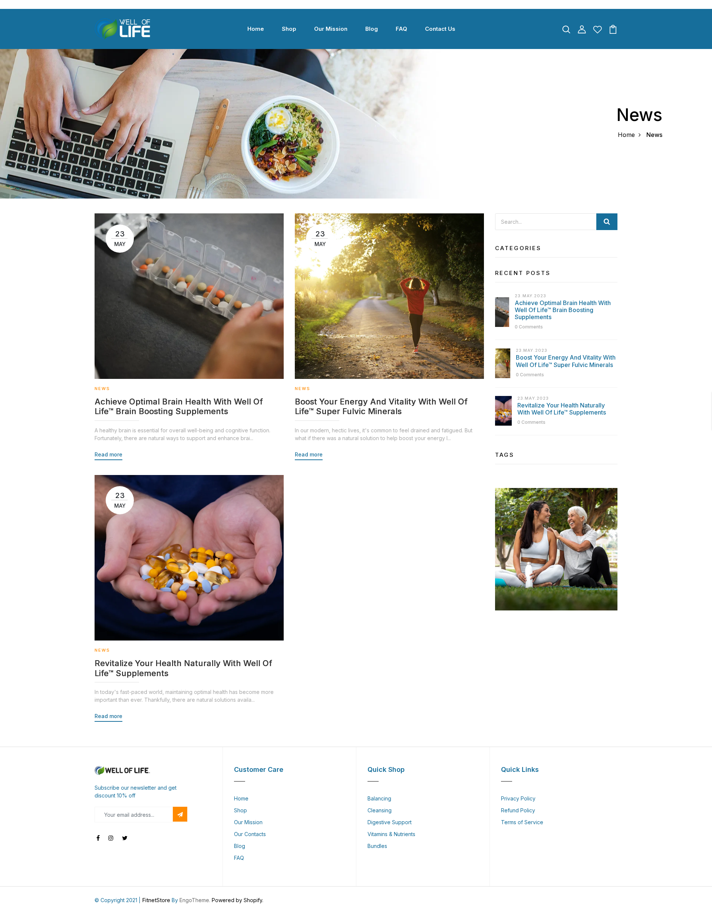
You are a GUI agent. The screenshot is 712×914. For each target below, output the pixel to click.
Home (255, 28)
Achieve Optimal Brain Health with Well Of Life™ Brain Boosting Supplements (179, 406)
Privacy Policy (518, 798)
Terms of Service (522, 822)
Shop (289, 28)
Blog (371, 28)
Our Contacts (250, 834)
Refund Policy (518, 810)
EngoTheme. (194, 900)
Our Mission (330, 28)
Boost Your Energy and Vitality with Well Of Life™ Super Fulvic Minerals (381, 406)
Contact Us (440, 28)
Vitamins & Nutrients (391, 834)
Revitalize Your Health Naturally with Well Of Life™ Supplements (183, 668)
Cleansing (379, 810)
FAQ (401, 28)
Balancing (379, 798)
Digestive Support (389, 822)
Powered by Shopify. (236, 900)
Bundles (377, 846)
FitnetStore (156, 900)
